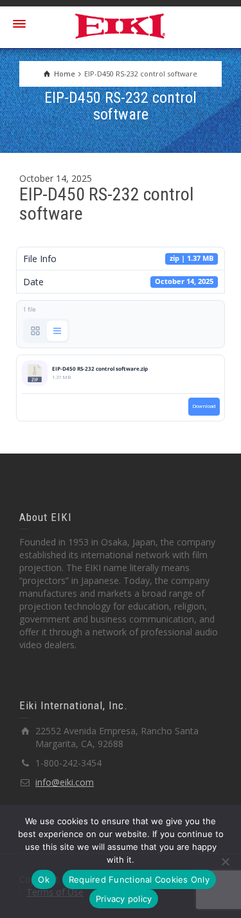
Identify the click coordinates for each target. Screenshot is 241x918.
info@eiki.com (64, 782)
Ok (43, 879)
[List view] (57, 331)
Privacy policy (124, 899)
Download (204, 406)
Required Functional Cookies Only (139, 879)
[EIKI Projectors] (120, 25)
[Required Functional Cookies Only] (225, 861)
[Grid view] (35, 331)
